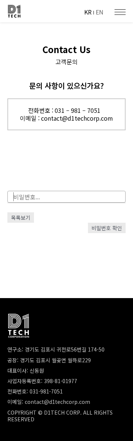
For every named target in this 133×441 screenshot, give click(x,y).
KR (88, 12)
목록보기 (20, 217)
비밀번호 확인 (107, 228)
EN (99, 12)
